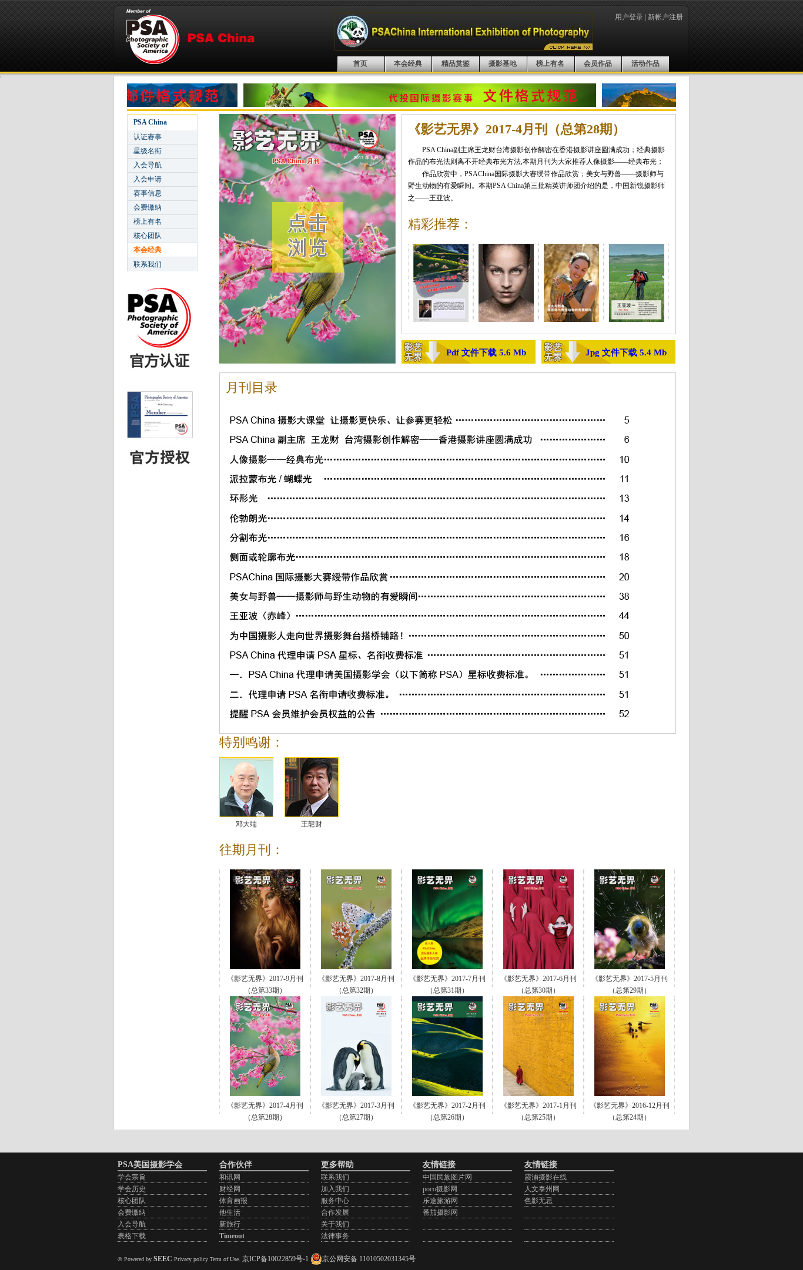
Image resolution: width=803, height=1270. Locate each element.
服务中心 (335, 1201)
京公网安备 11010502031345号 (369, 1259)
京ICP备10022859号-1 (275, 1259)
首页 (360, 63)
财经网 (229, 1189)
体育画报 (233, 1201)
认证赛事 (147, 137)
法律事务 (335, 1236)
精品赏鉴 (455, 63)
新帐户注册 (665, 17)
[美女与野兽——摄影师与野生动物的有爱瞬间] (571, 319)
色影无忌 (538, 1201)
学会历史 (132, 1189)
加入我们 (335, 1189)
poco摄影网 (440, 1189)
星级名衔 (147, 151)
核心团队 (147, 235)
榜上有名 (550, 63)
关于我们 (335, 1224)
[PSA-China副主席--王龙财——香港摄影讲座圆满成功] (441, 319)
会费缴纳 (147, 207)
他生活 (229, 1212)
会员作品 (598, 63)
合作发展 (335, 1212)
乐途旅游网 (440, 1201)
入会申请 (147, 179)
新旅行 (229, 1224)
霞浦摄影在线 (545, 1177)
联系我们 (147, 264)
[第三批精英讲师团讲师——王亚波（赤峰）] (636, 319)
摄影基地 (503, 63)
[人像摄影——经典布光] (506, 319)
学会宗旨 (132, 1177)
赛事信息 (147, 193)
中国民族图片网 (447, 1177)
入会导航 (147, 165)
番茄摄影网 (440, 1212)
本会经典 (408, 63)
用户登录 (629, 17)
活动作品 (645, 63)
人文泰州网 (542, 1189)
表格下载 (132, 1236)
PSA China (150, 122)
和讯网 (229, 1177)
